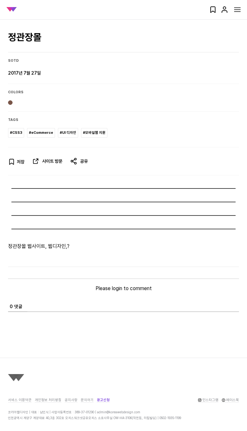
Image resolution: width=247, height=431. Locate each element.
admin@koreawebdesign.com (118, 412)
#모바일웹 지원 (94, 133)
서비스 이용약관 (20, 400)
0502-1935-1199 (170, 418)
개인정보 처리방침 (48, 400)
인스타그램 (210, 400)
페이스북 (232, 400)
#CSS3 (16, 133)
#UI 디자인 (68, 133)
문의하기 (87, 400)
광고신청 (103, 400)
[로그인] (224, 12)
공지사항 (71, 400)
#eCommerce (41, 133)
